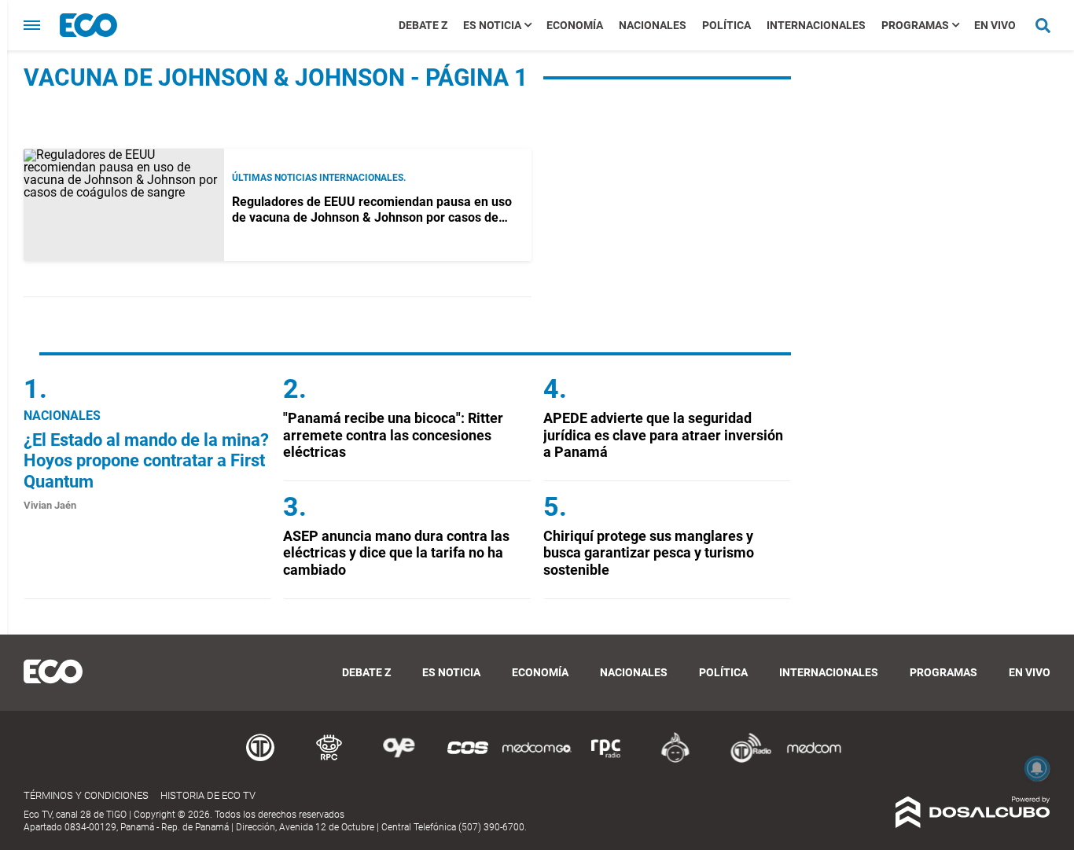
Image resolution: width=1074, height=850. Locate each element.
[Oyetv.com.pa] (398, 759)
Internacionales (816, 25)
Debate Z (423, 25)
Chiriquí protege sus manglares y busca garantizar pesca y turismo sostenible (648, 553)
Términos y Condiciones (86, 795)
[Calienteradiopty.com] (675, 759)
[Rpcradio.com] (606, 759)
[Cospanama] (467, 759)
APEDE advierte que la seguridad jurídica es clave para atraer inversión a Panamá (663, 435)
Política (726, 25)
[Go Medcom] (537, 759)
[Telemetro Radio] (744, 759)
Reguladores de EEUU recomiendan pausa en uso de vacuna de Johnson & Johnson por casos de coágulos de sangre (372, 216)
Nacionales (652, 25)
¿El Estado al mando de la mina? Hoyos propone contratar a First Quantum (146, 460)
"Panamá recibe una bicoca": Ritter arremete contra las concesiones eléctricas (393, 435)
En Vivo (995, 25)
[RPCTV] (329, 759)
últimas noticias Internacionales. (319, 177)
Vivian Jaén (50, 505)
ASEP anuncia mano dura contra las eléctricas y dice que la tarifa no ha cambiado (396, 553)
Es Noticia (492, 25)
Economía (574, 25)
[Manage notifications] (1037, 768)
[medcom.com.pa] (813, 759)
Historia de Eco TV (208, 795)
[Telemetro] (260, 759)
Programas (915, 25)
